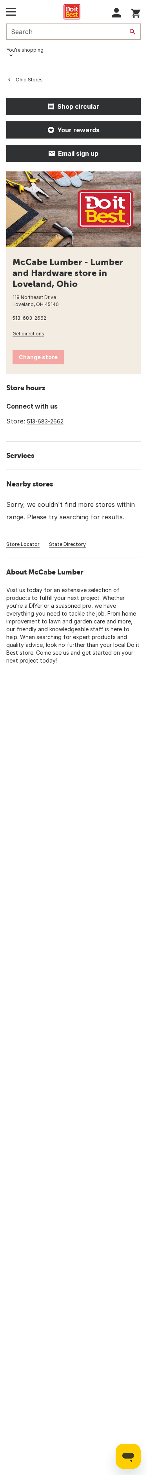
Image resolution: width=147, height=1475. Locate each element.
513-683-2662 (29, 318)
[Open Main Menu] (11, 12)
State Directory (67, 544)
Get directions (28, 334)
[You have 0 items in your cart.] (136, 12)
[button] (117, 13)
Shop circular (78, 106)
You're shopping (25, 50)
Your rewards (78, 130)
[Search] (132, 31)
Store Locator (23, 544)
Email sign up (78, 153)
